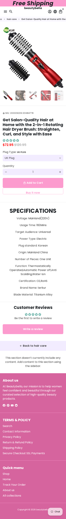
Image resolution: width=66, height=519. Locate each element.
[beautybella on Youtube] (12, 405)
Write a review (33, 329)
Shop (6, 474)
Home (7, 479)
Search (7, 426)
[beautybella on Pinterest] (8, 405)
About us (8, 490)
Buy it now (33, 192)
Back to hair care (33, 346)
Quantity (8, 166)
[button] (11, 140)
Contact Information (16, 431)
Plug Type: (14, 152)
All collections (12, 496)
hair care (12, 19)
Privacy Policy (12, 437)
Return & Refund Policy (18, 442)
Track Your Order (14, 485)
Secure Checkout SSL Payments (24, 453)
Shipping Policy (13, 448)
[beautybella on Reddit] (16, 405)
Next (60, 57)
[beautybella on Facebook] (4, 405)
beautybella (42, 509)
